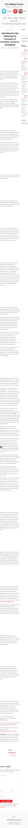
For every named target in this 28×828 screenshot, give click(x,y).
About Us (10, 18)
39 (16, 47)
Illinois (8, 47)
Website (2, 796)
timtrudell (3, 47)
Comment (3, 775)
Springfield (12, 47)
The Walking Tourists (13, 822)
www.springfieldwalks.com (7, 601)
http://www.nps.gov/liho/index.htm (8, 731)
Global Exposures (18, 824)
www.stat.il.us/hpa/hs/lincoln (9, 724)
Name (2, 791)
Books (24, 24)
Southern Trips (14, 21)
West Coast (22, 18)
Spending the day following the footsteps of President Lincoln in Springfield (10, 39)
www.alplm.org (3, 720)
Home (4, 18)
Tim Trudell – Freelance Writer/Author (11, 24)
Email (12, 791)
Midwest (16, 18)
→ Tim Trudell (11, 755)
